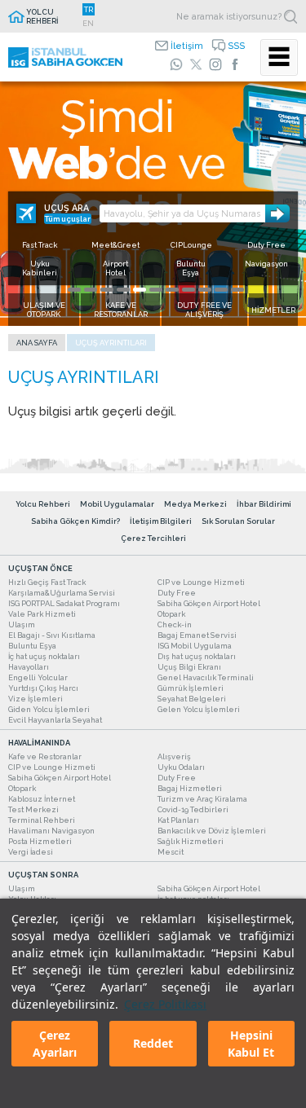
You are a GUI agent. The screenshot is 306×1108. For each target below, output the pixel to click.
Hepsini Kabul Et (251, 1043)
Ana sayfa (36, 342)
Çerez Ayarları (55, 1043)
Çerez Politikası (165, 1004)
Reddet (153, 1043)
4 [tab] (123, 290)
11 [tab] (237, 290)
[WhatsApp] (176, 64)
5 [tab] (139, 290)
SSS (236, 46)
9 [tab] (204, 290)
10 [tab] (221, 290)
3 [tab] (106, 290)
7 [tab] (172, 290)
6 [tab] (155, 290)
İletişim (187, 46)
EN (88, 23)
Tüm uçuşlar (68, 218)
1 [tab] (74, 290)
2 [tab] (90, 290)
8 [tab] (188, 290)
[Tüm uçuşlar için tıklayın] (26, 213)
